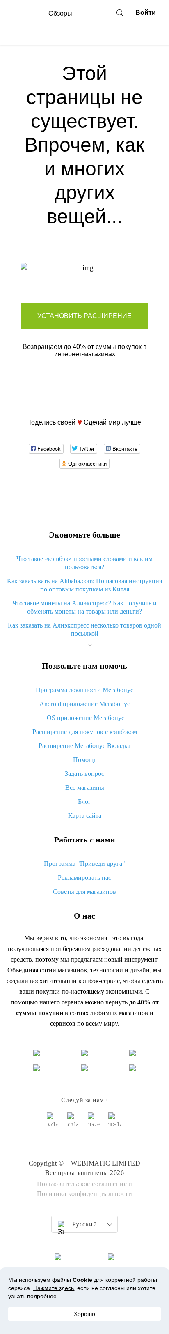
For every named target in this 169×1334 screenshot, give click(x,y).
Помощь (84, 759)
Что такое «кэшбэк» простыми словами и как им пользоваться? (84, 562)
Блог (84, 801)
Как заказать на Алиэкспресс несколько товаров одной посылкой (84, 629)
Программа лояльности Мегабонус (84, 689)
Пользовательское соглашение (82, 1183)
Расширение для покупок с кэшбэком (84, 731)
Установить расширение (84, 315)
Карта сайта (84, 815)
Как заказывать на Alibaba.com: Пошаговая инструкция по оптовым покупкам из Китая (84, 585)
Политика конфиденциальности (84, 1193)
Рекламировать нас (84, 877)
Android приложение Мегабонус (84, 703)
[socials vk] (53, 1122)
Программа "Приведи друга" (84, 863)
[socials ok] (74, 1122)
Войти (145, 12)
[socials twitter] (94, 1122)
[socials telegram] (115, 1122)
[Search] (119, 12)
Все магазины (84, 787)
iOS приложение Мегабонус (84, 717)
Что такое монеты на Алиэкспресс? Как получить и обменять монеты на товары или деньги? (84, 607)
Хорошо (84, 1314)
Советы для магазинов (84, 891)
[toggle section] (90, 645)
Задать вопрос (84, 773)
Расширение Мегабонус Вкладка (84, 745)
